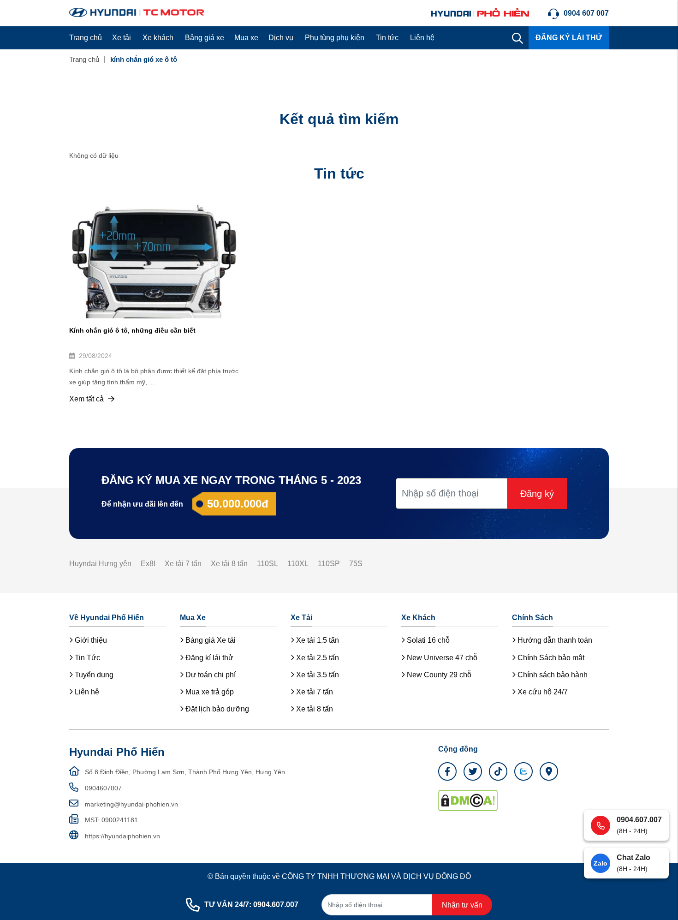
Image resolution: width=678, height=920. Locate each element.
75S (356, 564)
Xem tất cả (87, 399)
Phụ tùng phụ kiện (334, 38)
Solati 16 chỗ (427, 640)
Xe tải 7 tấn (183, 564)
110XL (298, 564)
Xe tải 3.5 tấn (316, 675)
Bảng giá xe (204, 38)
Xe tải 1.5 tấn (316, 640)
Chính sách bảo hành (552, 675)
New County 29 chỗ (438, 675)
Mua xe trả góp (209, 692)
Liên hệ (422, 38)
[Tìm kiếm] (517, 37)
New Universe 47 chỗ (441, 658)
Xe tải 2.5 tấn (316, 658)
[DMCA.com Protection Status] (468, 800)
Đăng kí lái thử (208, 658)
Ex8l (148, 564)
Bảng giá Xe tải (210, 640)
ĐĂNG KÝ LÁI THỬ (568, 38)
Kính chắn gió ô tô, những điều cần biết (132, 330)
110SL (267, 564)
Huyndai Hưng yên (100, 564)
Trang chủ (85, 38)
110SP (329, 564)
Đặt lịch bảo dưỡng (216, 709)
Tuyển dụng (93, 675)
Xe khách (158, 38)
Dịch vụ (280, 38)
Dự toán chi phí (210, 675)
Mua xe (246, 38)
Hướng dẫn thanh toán (554, 640)
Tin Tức (86, 658)
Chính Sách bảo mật (550, 658)
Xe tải (121, 38)
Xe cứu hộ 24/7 (542, 692)
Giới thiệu (90, 640)
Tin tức (387, 38)
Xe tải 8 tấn (229, 564)
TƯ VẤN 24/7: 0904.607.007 (251, 904)
